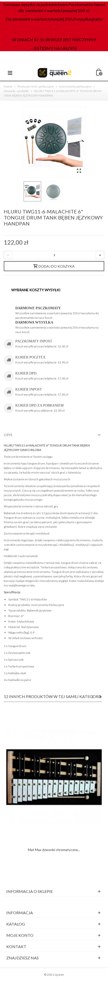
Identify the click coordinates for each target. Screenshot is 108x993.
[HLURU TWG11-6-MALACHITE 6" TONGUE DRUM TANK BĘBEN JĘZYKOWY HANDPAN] (79, 171)
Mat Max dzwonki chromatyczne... (54, 850)
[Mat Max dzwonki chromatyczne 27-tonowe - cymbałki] (54, 777)
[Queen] (54, 72)
